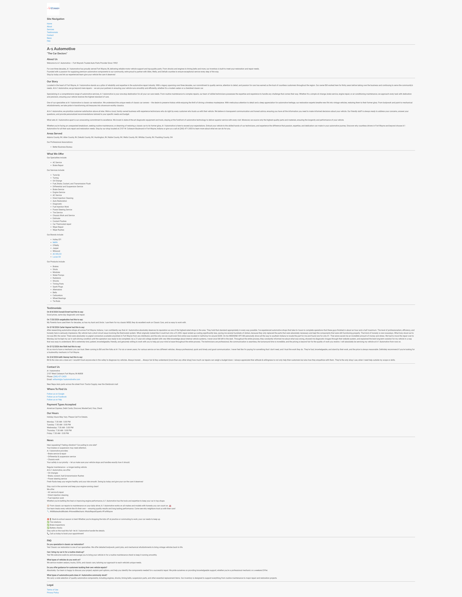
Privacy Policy (53, 592)
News (49, 38)
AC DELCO (57, 254)
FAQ (48, 41)
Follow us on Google (55, 394)
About (49, 26)
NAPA (55, 242)
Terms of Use (52, 590)
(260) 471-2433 (59, 376)
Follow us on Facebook (57, 397)
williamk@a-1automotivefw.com (66, 379)
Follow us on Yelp (54, 399)
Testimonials (52, 32)
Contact (50, 35)
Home (49, 24)
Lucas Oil (57, 257)
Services (50, 29)
